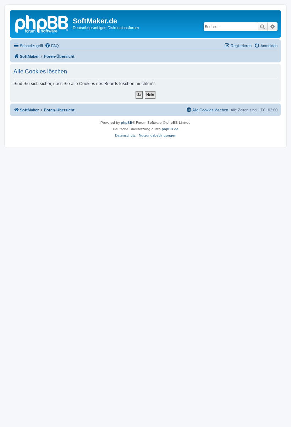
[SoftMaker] (42, 23)
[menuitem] (52, 45)
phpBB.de (170, 129)
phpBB (126, 122)
